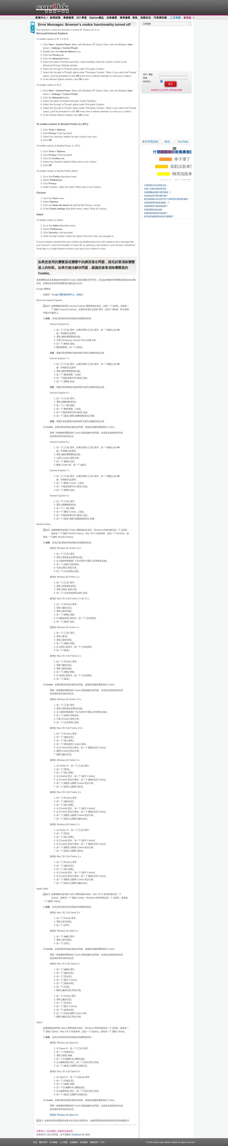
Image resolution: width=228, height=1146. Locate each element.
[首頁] (51, 7)
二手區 (175, 18)
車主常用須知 (150, 141)
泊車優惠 (112, 18)
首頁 (35, 1142)
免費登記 (155, 90)
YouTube (182, 141)
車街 (135, 18)
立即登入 (40, 1131)
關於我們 (43, 1142)
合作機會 (53, 1142)
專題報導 (68, 18)
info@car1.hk (78, 1134)
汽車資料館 (160, 18)
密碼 (145, 78)
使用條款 (84, 1142)
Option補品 (96, 18)
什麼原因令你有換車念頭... (156, 185)
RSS (102, 1142)
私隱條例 (74, 1142)
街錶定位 (145, 18)
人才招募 (64, 1142)
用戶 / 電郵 (148, 74)
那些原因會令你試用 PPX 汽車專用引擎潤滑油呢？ (166, 199)
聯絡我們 (94, 1142)
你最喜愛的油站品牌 (153, 209)
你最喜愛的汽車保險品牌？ (156, 206)
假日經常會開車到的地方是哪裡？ (159, 216)
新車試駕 (55, 18)
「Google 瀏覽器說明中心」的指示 (66, 294)
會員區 (188, 18)
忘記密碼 (51, 1131)
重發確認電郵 (176, 90)
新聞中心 (40, 18)
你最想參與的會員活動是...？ (157, 202)
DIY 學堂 (81, 18)
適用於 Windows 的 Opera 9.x (64, 1115)
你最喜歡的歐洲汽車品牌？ (156, 213)
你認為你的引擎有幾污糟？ (156, 196)
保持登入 (147, 81)
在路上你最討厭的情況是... (156, 189)
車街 (167, 141)
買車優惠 (125, 18)
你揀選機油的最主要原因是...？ (158, 192)
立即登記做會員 (65, 1131)
